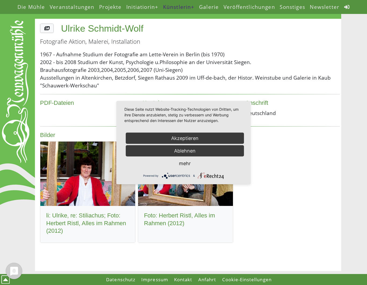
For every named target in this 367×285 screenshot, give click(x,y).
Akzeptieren (185, 138)
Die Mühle (31, 6)
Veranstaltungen (72, 6)
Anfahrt (207, 279)
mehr (185, 163)
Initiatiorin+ (142, 6)
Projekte (110, 6)
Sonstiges (292, 6)
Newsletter (324, 6)
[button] (46, 28)
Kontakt (183, 279)
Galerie (209, 6)
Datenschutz (120, 279)
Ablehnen (185, 150)
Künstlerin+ (179, 6)
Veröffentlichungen (249, 6)
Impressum (154, 279)
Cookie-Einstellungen (247, 279)
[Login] (347, 7)
